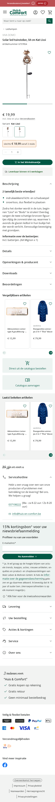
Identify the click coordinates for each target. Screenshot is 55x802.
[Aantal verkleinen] (6, 152)
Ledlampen (11, 29)
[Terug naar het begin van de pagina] (52, 781)
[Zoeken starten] (49, 21)
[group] (27, 74)
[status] (24, 20)
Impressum (19, 785)
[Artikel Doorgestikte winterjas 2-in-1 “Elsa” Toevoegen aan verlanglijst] (50, 304)
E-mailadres (8, 543)
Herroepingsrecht (36, 791)
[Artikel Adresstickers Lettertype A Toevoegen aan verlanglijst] (25, 304)
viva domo (8, 35)
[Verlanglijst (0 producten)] (42, 12)
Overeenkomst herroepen (27, 780)
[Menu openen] (4, 12)
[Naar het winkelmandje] (50, 12)
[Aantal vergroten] (18, 152)
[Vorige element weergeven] (4, 353)
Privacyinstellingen (27, 796)
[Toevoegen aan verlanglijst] (49, 52)
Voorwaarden (17, 791)
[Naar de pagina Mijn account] (35, 12)
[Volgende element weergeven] (51, 353)
